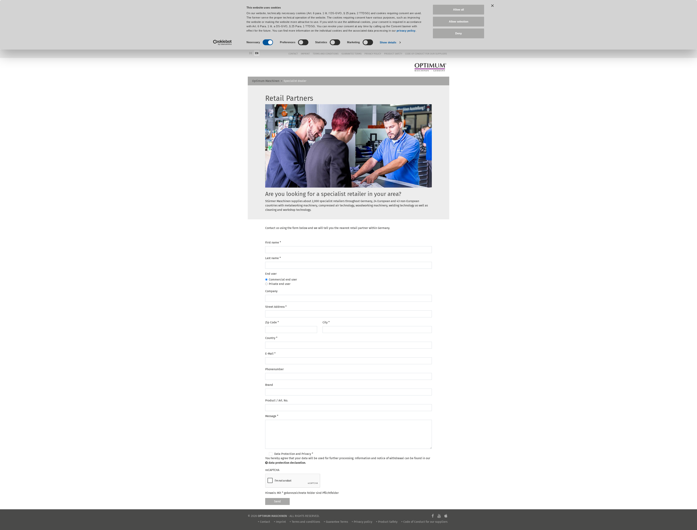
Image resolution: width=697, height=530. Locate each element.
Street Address (276, 306)
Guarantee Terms (351, 53)
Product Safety (393, 53)
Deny (458, 33)
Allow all (458, 9)
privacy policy (406, 30)
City (326, 322)
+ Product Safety (387, 521)
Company (271, 291)
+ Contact (264, 521)
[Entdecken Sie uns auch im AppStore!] (446, 516)
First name (273, 242)
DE (250, 53)
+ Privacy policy (362, 521)
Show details (388, 42)
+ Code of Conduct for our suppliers (424, 521)
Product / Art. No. (276, 400)
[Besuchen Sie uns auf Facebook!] (433, 516)
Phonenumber (274, 369)
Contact (293, 53)
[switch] (303, 42)
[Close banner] (492, 5)
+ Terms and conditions (305, 521)
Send (277, 501)
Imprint (305, 53)
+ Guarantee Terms (336, 521)
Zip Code (272, 322)
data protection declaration (286, 462)
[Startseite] (430, 67)
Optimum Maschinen (265, 81)
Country (271, 338)
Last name (273, 258)
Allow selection (458, 21)
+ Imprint (280, 521)
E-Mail (270, 353)
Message (271, 416)
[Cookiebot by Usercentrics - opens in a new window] (222, 42)
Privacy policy (372, 53)
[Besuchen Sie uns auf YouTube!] (439, 516)
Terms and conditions (326, 53)
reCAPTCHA (272, 470)
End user (271, 273)
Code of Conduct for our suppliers (426, 53)
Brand (269, 385)
